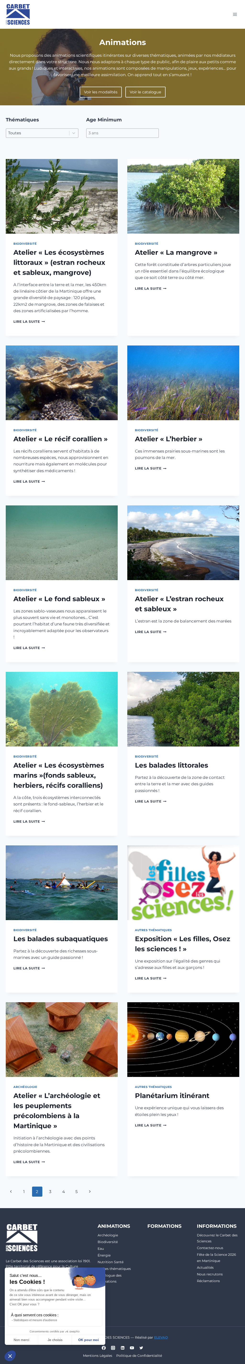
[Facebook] (104, 1348)
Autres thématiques (153, 930)
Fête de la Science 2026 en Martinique (216, 1257)
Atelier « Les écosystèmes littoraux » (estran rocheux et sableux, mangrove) (59, 262)
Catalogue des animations (110, 1278)
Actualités (205, 1267)
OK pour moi (88, 1340)
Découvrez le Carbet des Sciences (217, 1238)
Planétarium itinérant (172, 1096)
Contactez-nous (210, 1248)
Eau (101, 1248)
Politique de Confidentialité (139, 1355)
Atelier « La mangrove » (176, 252)
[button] (10, 1356)
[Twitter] (141, 1348)
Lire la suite (29, 321)
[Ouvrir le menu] (234, 14)
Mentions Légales (97, 1355)
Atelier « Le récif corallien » (60, 439)
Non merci (21, 1340)
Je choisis (55, 1340)
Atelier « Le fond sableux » (59, 599)
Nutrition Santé (110, 1262)
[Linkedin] (122, 1348)
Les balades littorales (171, 765)
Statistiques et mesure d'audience (35, 1320)
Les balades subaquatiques (60, 939)
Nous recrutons (210, 1274)
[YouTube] (132, 1348)
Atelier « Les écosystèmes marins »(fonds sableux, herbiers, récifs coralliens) (58, 775)
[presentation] (62, 196)
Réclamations (208, 1281)
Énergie (104, 1255)
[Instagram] (113, 1348)
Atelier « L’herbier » (168, 439)
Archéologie (25, 1087)
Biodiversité (25, 243)
